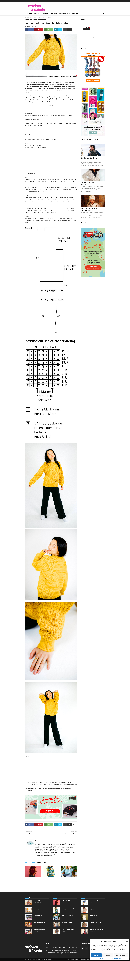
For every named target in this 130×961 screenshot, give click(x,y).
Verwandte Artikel (30, 862)
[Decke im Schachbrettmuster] (28, 902)
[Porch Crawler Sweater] (69, 871)
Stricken (36, 13)
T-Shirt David (93, 908)
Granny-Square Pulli (94, 900)
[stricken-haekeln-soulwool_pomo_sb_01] (93, 135)
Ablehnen (107, 955)
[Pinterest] (104, 1)
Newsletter (75, 13)
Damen (34, 17)
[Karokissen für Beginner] (28, 924)
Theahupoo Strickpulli (67, 922)
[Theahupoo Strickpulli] (56, 924)
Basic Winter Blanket (39, 908)
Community (53, 13)
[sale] (93, 83)
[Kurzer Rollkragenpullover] (56, 931)
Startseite (29, 13)
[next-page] (28, 881)
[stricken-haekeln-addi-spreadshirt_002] (51, 807)
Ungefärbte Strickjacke (88, 182)
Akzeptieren (96, 955)
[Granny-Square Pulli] (84, 902)
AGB (69, 959)
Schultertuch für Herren (89, 158)
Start (26, 17)
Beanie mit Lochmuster (89, 208)
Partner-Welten (63, 13)
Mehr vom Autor (41, 862)
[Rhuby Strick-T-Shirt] (33, 871)
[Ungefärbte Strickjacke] (93, 175)
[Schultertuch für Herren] (93, 150)
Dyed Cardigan (93, 915)
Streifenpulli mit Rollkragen (49, 878)
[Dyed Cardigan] (84, 917)
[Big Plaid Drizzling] (28, 917)
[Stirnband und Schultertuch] (84, 931)
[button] (127, 941)
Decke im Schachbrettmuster (41, 900)
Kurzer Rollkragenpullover (68, 929)
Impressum (118, 958)
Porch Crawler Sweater (66, 878)
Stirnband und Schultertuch (96, 929)
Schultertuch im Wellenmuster (97, 922)
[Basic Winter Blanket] (28, 910)
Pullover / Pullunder (41, 19)
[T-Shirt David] (84, 910)
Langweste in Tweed (30, 833)
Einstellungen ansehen (121, 955)
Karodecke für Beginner (39, 929)
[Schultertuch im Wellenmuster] (84, 924)
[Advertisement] (51, 108)
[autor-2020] (86, 33)
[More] (73, 29)
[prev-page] (26, 881)
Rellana (28, 26)
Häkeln (44, 13)
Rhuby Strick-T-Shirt (29, 878)
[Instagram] (101, 1)
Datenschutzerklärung (111, 958)
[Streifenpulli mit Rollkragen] (51, 871)
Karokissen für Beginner (71, 833)
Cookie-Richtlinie (101, 958)
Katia (82, 160)
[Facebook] (99, 1)
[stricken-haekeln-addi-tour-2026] (93, 276)
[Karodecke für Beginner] (28, 931)
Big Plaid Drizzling (38, 915)
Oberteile (35, 19)
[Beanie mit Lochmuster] (93, 201)
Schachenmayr (84, 210)
